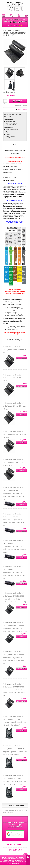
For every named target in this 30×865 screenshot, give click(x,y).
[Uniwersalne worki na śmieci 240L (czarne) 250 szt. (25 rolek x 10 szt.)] (9, 418)
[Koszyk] (26, 15)
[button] (4, 15)
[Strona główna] (15, 6)
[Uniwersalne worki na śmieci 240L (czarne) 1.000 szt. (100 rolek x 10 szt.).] (9, 474)
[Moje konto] (18, 15)
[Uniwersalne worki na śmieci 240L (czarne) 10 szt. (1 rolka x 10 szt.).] (9, 361)
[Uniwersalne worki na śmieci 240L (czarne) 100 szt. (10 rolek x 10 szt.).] (9, 389)
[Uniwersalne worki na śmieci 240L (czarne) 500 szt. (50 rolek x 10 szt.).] (9, 446)
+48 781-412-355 (15, 22)
